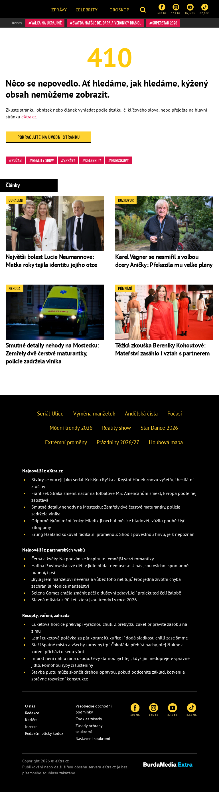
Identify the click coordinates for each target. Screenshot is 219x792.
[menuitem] (59, 9)
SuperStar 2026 (164, 22)
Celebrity (87, 10)
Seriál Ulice (50, 413)
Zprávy (59, 10)
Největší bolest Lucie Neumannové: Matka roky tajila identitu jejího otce (52, 261)
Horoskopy (120, 160)
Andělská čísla (141, 413)
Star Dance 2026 (159, 427)
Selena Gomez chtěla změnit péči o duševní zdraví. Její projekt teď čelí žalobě (106, 593)
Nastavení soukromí (93, 738)
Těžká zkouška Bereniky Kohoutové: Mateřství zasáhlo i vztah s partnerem (162, 349)
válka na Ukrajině (46, 22)
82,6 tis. (205, 13)
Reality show (43, 160)
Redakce (32, 712)
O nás (30, 706)
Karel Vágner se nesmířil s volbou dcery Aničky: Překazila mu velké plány (163, 261)
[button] (143, 9)
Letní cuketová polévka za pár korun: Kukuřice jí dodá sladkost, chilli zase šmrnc (109, 638)
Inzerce (31, 726)
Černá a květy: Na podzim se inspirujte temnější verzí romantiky (92, 558)
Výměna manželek (94, 413)
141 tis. (176, 13)
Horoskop (117, 10)
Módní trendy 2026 (71, 427)
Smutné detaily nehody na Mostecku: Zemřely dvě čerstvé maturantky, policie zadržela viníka (52, 353)
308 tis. (162, 13)
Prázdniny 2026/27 (118, 442)
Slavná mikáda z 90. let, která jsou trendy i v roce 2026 (84, 599)
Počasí (17, 160)
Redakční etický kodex (44, 733)
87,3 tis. (190, 13)
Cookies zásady (89, 718)
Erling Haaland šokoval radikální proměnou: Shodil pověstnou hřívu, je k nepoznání (113, 534)
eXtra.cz (28, 117)
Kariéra (31, 719)
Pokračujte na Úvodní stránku (48, 137)
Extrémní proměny (66, 442)
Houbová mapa (166, 442)
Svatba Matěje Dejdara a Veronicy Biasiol (107, 22)
